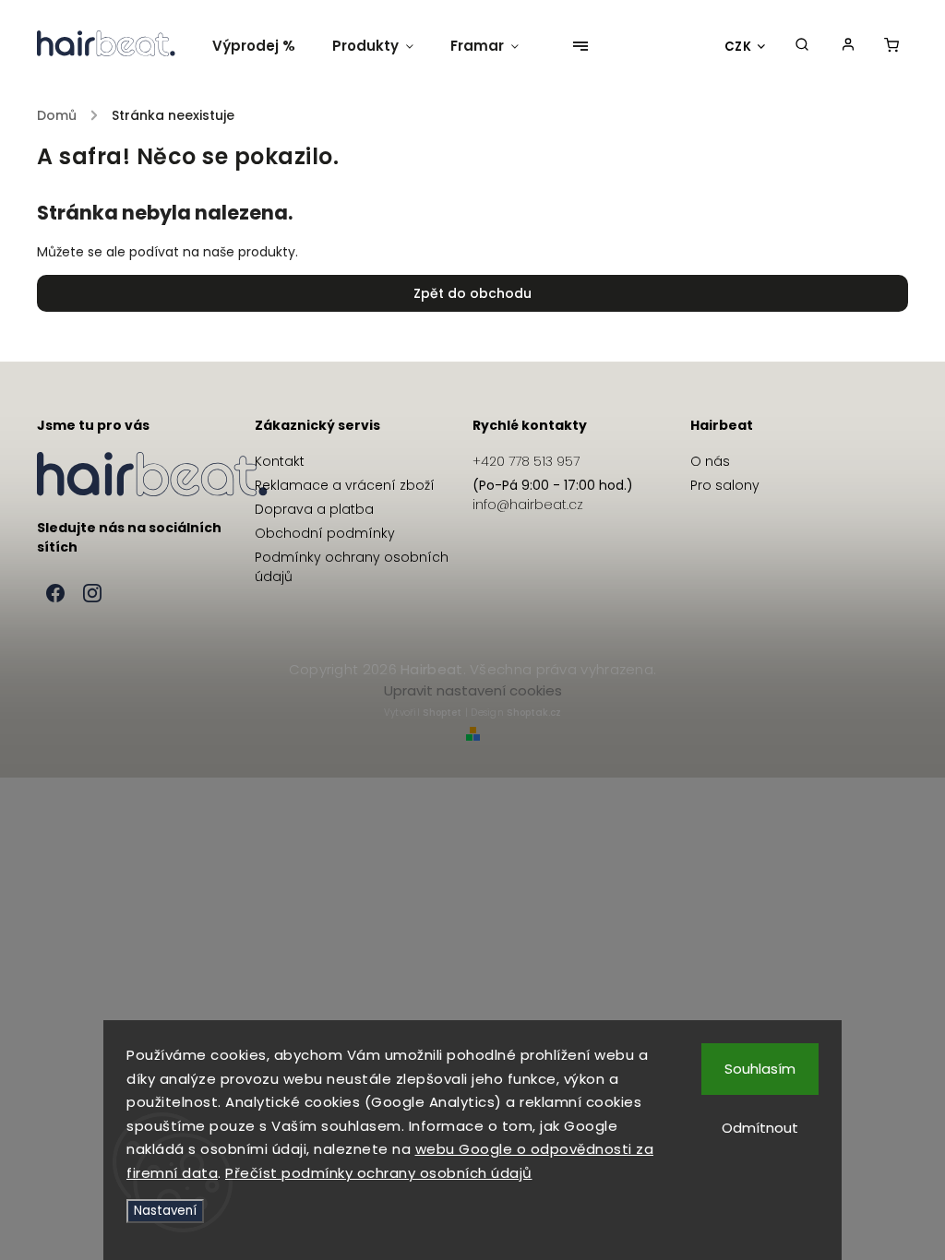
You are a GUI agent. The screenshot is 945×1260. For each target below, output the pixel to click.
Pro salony (725, 485)
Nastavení (165, 1210)
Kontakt (280, 461)
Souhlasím (759, 1068)
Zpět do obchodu (472, 293)
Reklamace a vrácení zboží (345, 485)
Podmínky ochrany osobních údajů (352, 567)
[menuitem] (263, 46)
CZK (738, 46)
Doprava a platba (314, 509)
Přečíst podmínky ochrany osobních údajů (378, 1173)
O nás (710, 461)
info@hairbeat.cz (527, 504)
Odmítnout (760, 1127)
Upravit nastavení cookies (473, 690)
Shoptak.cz (534, 712)
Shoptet (442, 712)
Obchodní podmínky (325, 533)
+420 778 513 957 (526, 461)
